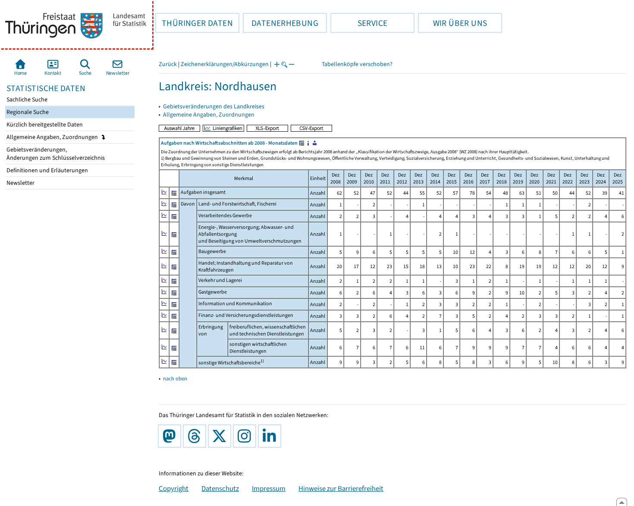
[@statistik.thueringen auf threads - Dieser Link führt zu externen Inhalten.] (196, 436)
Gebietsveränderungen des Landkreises (213, 106)
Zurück (168, 64)
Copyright (173, 488)
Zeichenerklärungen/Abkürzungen (225, 64)
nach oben (175, 378)
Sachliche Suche (26, 99)
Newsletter (20, 183)
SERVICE (358, 22)
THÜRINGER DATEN (194, 22)
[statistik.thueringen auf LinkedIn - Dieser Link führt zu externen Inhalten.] (271, 436)
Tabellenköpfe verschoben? (357, 64)
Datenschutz (220, 488)
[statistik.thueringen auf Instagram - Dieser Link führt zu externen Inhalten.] (246, 436)
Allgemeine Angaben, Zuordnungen (52, 137)
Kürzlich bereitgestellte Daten (44, 124)
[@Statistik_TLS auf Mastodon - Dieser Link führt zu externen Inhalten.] (171, 436)
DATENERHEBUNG (280, 22)
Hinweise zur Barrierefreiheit (340, 488)
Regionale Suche (27, 112)
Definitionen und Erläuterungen (46, 170)
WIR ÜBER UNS (452, 22)
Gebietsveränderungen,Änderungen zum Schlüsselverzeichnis (55, 153)
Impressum (269, 488)
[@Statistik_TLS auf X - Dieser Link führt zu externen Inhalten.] (221, 436)
